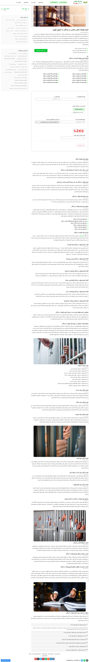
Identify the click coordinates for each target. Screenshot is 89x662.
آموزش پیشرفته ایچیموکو (22, 56)
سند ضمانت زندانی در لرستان (22, 20)
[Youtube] (36, 659)
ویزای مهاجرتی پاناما (12, 64)
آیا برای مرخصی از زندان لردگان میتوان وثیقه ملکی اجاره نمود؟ (74, 639)
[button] (87, 56)
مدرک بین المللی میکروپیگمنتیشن (10, 56)
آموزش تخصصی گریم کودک (22, 75)
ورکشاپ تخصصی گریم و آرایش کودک (20, 77)
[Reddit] (48, 659)
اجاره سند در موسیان (9, 30)
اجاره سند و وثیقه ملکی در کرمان (21, 25)
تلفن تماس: (57, 96)
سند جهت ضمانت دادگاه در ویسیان (21, 22)
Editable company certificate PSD (20, 72)
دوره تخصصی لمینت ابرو (8, 72)
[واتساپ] (84, 660)
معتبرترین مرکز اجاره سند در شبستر (20, 36)
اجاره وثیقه (40, 2)
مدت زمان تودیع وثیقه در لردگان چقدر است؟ (77, 636)
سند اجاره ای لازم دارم (79, 109)
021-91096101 (76, 660)
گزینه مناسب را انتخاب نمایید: (78, 106)
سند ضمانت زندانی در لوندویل (21, 28)
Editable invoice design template (21, 80)
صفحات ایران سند (44, 655)
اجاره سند (33, 2)
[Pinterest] (43, 659)
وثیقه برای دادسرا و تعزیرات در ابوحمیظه (20, 33)
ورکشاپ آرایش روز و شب (22, 69)
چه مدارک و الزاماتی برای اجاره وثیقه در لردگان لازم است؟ (75, 632)
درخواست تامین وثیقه (5, 660)
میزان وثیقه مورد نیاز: (80, 119)
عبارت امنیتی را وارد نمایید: (79, 135)
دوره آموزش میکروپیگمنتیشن (22, 58)
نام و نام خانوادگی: (80, 96)
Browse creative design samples (21, 83)
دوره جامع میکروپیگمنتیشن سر (10, 69)
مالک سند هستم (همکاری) (78, 112)
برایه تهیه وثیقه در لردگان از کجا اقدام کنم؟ (77, 646)
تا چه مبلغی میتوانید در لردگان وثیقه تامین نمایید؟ (76, 650)
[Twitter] (41, 659)
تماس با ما (18, 2)
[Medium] (46, 659)
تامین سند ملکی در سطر (10, 20)
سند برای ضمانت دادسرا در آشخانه (21, 30)
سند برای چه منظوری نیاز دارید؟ (53, 119)
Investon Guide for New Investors (20, 61)
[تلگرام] (82, 660)
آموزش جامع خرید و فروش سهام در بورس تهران (18, 66)
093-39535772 (69, 660)
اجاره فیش (26, 2)
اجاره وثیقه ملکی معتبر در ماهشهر (21, 39)
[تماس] (87, 660)
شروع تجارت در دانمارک (23, 53)
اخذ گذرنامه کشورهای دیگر (22, 64)
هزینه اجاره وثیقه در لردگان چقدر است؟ (78, 625)
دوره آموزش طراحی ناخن (13, 53)
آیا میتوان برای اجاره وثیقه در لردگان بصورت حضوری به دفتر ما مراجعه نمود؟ (71, 643)
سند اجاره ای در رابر (11, 28)
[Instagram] (38, 659)
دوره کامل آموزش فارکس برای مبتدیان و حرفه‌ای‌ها (18, 88)
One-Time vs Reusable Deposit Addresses (19, 85)
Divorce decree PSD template (9, 58)
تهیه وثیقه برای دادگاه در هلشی (21, 41)
